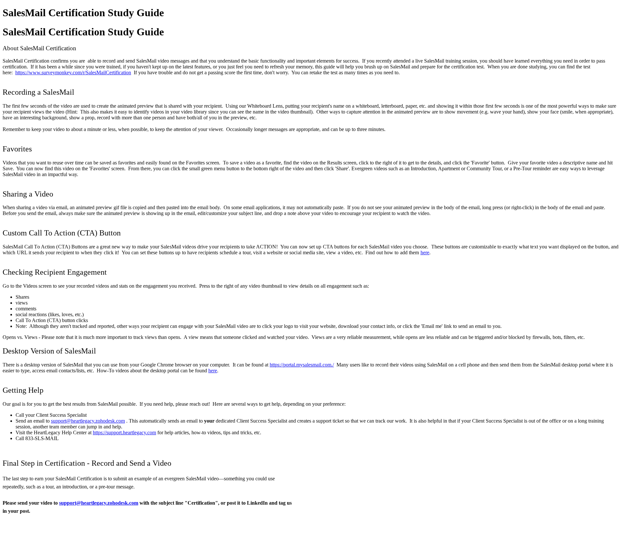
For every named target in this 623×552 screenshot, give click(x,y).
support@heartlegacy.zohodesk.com (88, 421)
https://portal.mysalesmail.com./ (302, 364)
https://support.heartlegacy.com (124, 432)
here (425, 252)
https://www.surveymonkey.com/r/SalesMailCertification (73, 72)
